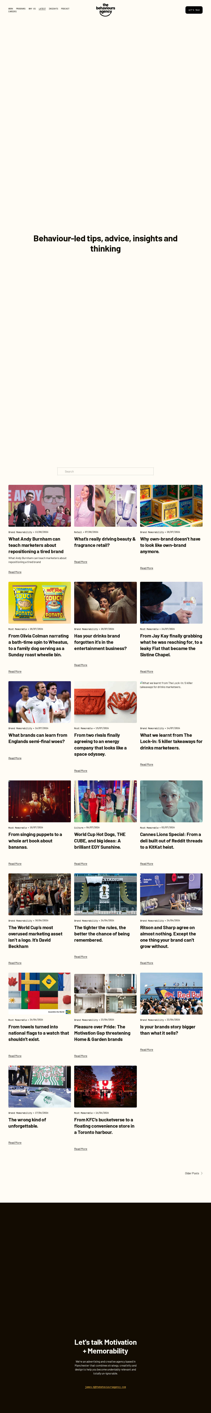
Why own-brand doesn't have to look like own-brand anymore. (170, 545)
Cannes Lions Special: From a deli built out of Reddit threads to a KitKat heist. (171, 840)
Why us (32, 8)
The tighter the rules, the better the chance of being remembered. (101, 933)
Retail (78, 532)
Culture (78, 827)
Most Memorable (17, 629)
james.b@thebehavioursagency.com (105, 1387)
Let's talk (194, 10)
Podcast (65, 8)
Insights (53, 8)
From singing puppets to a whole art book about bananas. (35, 840)
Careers (12, 11)
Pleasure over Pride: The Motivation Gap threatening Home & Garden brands (102, 1033)
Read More (14, 572)
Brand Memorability (20, 532)
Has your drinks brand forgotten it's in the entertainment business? (100, 642)
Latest (42, 8)
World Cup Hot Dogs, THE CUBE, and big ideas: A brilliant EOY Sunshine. (100, 840)
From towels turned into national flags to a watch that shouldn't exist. (38, 1033)
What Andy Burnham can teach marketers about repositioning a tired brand (35, 545)
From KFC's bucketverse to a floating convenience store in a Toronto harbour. (104, 1126)
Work (10, 8)
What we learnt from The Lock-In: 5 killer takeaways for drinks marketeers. (171, 741)
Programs (20, 8)
